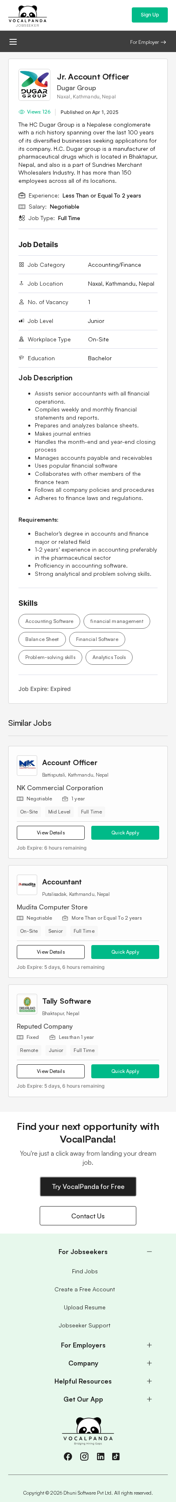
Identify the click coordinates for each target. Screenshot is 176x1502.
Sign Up (150, 14)
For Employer (144, 42)
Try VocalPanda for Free (88, 1186)
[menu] (88, 1325)
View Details (50, 832)
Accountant (62, 881)
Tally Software (66, 1000)
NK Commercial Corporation (60, 788)
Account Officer (69, 762)
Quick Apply (125, 832)
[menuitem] (88, 1251)
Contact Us (88, 1216)
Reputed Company (45, 1026)
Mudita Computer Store (52, 907)
